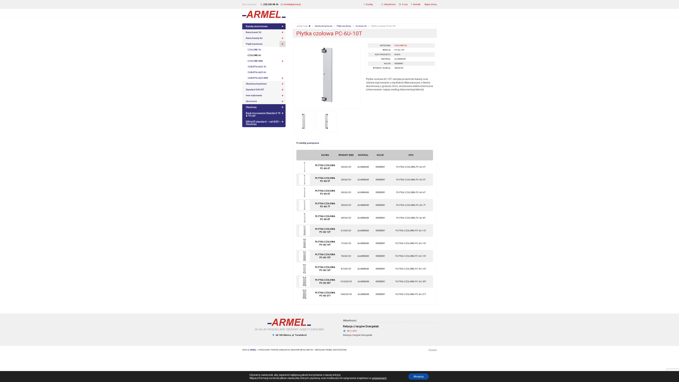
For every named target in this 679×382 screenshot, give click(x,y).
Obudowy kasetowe (256, 83)
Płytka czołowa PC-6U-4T (325, 167)
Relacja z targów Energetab (361, 326)
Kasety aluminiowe (257, 26)
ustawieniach (379, 378)
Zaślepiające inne (258, 78)
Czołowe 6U (254, 55)
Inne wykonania (254, 95)
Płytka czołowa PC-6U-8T (325, 218)
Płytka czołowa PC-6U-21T (325, 294)
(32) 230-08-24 (270, 4)
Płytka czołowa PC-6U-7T (325, 205)
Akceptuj (418, 376)
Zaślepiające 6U (257, 72)
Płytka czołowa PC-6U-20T (325, 281)
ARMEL (253, 350)
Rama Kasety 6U (254, 38)
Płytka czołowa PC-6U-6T (325, 192)
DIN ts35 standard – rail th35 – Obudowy (263, 123)
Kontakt (416, 4)
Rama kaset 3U (253, 32)
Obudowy (251, 107)
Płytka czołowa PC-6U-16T (325, 268)
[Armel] (264, 13)
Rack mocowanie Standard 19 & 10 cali (263, 114)
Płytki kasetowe (254, 44)
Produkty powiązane (307, 143)
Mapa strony (431, 4)
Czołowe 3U (254, 49)
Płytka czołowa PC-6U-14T (325, 243)
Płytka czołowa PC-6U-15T (325, 256)
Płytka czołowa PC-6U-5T (325, 179)
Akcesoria (251, 101)
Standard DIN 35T (255, 89)
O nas (405, 4)
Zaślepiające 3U (257, 66)
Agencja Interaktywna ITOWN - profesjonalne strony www (432, 350)
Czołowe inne (255, 61)
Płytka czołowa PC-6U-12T (325, 230)
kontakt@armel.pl (292, 4)
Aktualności (390, 4)
